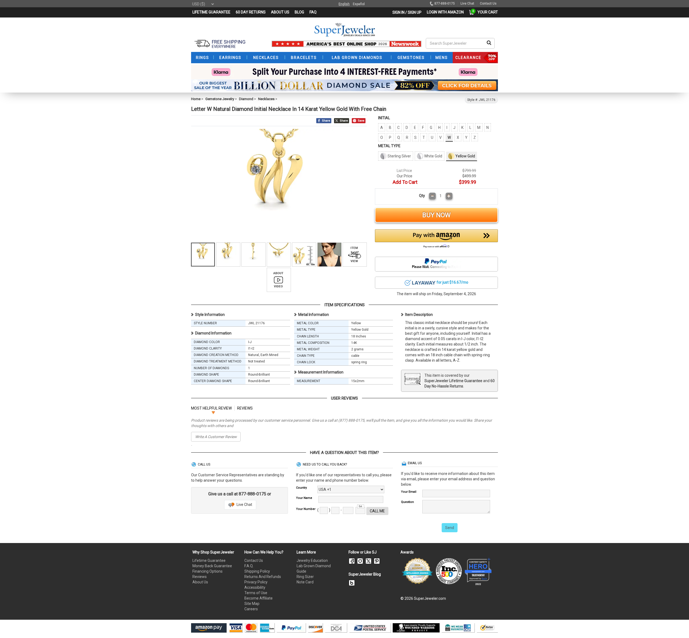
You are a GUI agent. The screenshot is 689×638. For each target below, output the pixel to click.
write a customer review (216, 437)
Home (196, 99)
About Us (200, 582)
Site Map (251, 603)
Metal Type (389, 146)
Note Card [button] (305, 582)
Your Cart (486, 12)
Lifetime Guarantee (209, 560)
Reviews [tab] (245, 408)
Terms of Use (255, 593)
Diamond (246, 99)
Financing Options (207, 571)
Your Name (304, 498)
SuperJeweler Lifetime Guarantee (453, 381)
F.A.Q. (249, 566)
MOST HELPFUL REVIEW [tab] (211, 408)
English (344, 4)
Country (301, 487)
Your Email (408, 492)
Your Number (305, 509)
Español (359, 4)
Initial (384, 118)
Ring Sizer (305, 576)
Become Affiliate (258, 598)
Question (407, 502)
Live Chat (244, 504)
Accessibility (254, 587)
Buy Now (436, 215)
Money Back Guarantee (212, 566)
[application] (677, 624)
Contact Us (253, 560)
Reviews (199, 576)
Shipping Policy (257, 571)
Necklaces (266, 99)
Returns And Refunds (262, 576)
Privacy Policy (256, 582)
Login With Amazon (445, 12)
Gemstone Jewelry (219, 99)
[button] (436, 240)
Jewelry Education (312, 560)
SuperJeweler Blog (365, 574)
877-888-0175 (444, 3)
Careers (251, 609)
